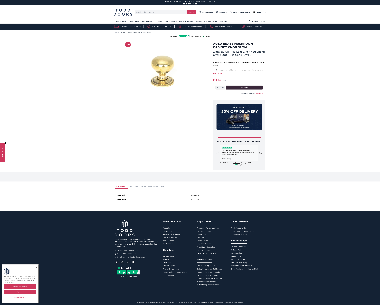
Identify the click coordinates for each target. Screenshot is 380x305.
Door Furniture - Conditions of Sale (244, 269)
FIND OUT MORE (190, 4)
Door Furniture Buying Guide (208, 272)
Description (133, 186)
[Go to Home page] (123, 12)
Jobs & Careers (168, 241)
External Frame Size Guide (207, 275)
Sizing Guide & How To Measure (209, 269)
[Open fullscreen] (163, 70)
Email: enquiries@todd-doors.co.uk (131, 257)
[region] (20, 283)
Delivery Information (149, 186)
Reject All (20, 292)
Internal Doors (121, 21)
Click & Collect (202, 241)
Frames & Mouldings (186, 21)
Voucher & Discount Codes (241, 266)
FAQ (162, 186)
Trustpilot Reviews (170, 237)
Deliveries (200, 237)
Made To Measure (171, 21)
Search (192, 12)
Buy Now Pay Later (204, 244)
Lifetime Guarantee (254, 27)
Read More (217, 73)
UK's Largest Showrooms (192, 27)
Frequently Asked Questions (208, 228)
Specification (121, 186)
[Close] (36, 267)
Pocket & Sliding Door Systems (206, 21)
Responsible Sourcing (171, 234)
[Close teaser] (6, 143)
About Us (166, 228)
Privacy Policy (236, 253)
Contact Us (201, 234)
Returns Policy (236, 250)
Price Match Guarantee (223, 27)
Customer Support (204, 231)
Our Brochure (168, 244)
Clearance (223, 21)
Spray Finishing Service (206, 266)
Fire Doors (158, 21)
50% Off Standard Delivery (131, 26)
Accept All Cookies (20, 286)
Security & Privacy (238, 259)
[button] (2, 152)
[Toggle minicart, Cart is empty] (265, 12)
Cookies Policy (236, 256)
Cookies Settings (20, 297)
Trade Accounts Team (239, 228)
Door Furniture (147, 21)
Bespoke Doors (169, 266)
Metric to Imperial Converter (208, 285)
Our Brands (167, 231)
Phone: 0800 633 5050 (126, 254)
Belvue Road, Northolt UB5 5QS (129, 251)
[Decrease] (217, 88)
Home (117, 32)
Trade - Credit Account (240, 234)
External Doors (134, 21)
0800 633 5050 (258, 21)
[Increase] (223, 88)
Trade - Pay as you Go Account (243, 231)
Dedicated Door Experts (161, 26)
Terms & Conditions (238, 247)
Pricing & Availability (239, 262)
